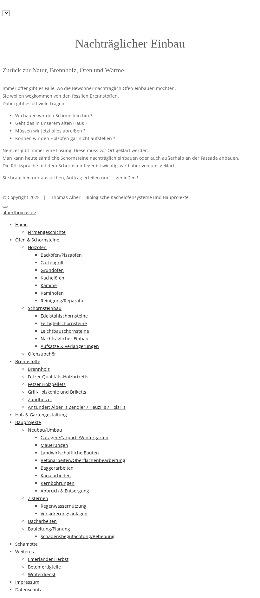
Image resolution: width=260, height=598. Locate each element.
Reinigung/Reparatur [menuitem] (63, 301)
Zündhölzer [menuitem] (40, 399)
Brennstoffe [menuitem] (27, 361)
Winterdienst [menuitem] (41, 574)
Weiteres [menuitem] (24, 552)
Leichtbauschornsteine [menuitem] (65, 331)
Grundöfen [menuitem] (52, 270)
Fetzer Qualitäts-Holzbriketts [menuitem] (58, 377)
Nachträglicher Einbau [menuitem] (64, 339)
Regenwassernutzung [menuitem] (64, 506)
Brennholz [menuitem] (39, 369)
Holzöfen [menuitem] (37, 247)
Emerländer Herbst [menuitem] (48, 559)
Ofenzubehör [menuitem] (42, 354)
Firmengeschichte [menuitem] (47, 232)
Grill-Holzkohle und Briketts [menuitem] (57, 392)
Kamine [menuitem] (49, 285)
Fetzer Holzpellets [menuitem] (47, 384)
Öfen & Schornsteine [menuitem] (37, 240)
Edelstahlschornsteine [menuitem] (64, 316)
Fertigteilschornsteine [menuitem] (64, 323)
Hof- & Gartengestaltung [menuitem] (41, 415)
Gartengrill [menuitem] (52, 263)
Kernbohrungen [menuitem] (58, 483)
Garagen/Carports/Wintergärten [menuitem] (74, 437)
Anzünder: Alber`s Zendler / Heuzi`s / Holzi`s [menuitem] (77, 407)
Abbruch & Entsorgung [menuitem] (65, 491)
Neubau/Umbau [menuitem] (45, 430)
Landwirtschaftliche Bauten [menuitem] (70, 453)
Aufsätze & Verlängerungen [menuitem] (70, 346)
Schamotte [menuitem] (26, 544)
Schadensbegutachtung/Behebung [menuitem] (77, 536)
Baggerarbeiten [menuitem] (57, 468)
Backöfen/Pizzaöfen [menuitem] (61, 255)
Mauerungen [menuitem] (54, 445)
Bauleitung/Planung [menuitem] (49, 529)
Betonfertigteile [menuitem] (44, 567)
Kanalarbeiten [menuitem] (56, 476)
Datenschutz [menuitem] (28, 590)
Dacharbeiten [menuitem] (42, 521)
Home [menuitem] (21, 225)
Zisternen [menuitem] (38, 498)
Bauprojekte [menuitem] (28, 422)
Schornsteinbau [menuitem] (45, 308)
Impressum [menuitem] (27, 582)
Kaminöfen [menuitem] (52, 293)
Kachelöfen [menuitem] (52, 278)
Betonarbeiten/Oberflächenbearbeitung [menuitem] (83, 460)
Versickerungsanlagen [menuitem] (64, 514)
